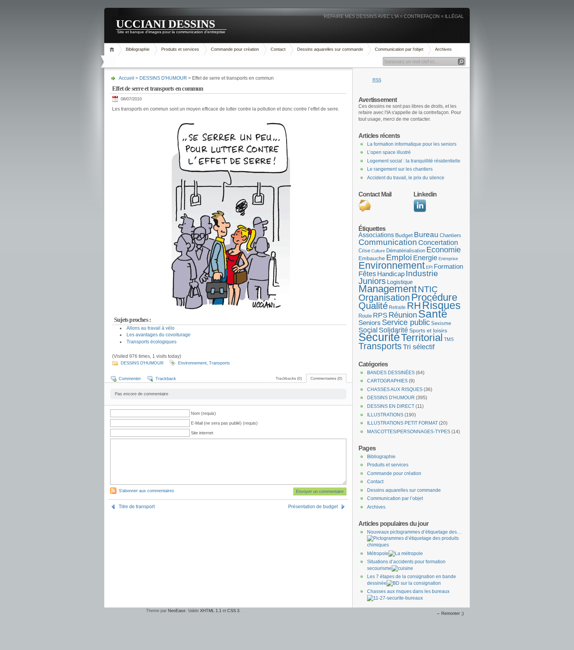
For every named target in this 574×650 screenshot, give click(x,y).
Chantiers (450, 235)
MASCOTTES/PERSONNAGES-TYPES (408, 431)
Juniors (372, 281)
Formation (448, 266)
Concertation (438, 242)
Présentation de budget (313, 506)
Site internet (202, 432)
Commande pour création (235, 49)
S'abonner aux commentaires (146, 490)
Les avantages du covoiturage (159, 335)
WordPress (124, 619)
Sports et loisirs (428, 330)
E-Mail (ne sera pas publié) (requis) (224, 423)
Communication (387, 242)
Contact (278, 49)
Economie (443, 249)
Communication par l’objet (399, 49)
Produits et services (180, 49)
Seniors (369, 323)
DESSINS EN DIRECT (390, 406)
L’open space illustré (389, 152)
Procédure (434, 297)
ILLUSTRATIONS (385, 415)
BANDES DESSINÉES (391, 372)
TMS (449, 339)
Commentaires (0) (326, 378)
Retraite (397, 307)
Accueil (113, 49)
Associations (376, 235)
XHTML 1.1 (210, 610)
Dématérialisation (405, 251)
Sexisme (441, 323)
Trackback (165, 378)
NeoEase (176, 610)
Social (368, 330)
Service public (406, 322)
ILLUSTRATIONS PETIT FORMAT (402, 423)
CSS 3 (233, 610)
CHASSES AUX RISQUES (394, 389)
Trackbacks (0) (289, 378)
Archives (443, 49)
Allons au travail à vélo (151, 328)
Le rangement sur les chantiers (400, 169)
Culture (378, 250)
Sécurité (379, 336)
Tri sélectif (419, 347)
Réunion (403, 315)
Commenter (130, 378)
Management (387, 289)
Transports (219, 363)
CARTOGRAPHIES (387, 381)
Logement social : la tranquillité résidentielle (413, 161)
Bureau (426, 234)
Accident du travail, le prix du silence (405, 177)
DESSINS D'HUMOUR (163, 78)
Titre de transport (137, 506)
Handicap (391, 274)
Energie (425, 258)
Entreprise (448, 258)
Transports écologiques (151, 342)
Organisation (384, 298)
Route (365, 316)
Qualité (373, 305)
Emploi (399, 257)
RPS (380, 315)
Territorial (422, 337)
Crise (364, 251)
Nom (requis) (203, 413)
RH (414, 305)
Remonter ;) (452, 613)
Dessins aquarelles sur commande (330, 49)
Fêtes (367, 274)
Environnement (192, 363)
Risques (441, 305)
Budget (404, 235)
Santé (432, 314)
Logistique (400, 282)
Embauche (371, 258)
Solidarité (393, 330)
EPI (429, 267)
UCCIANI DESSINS (165, 23)
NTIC (428, 289)
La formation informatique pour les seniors (411, 144)
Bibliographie (138, 49)
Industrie (422, 273)
